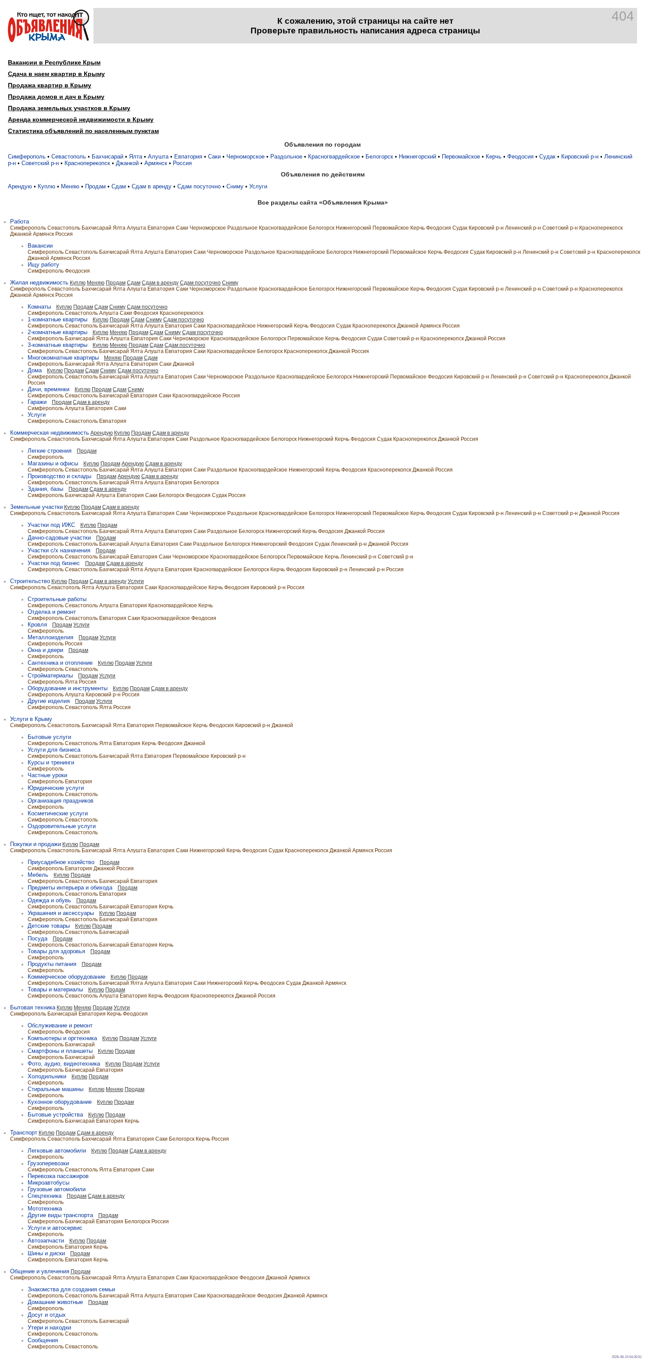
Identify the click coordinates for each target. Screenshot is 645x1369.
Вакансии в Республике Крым (54, 62)
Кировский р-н (579, 156)
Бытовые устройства (55, 1114)
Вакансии (40, 245)
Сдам (118, 186)
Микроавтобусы (48, 1182)
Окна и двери (45, 650)
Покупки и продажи (35, 844)
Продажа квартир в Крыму (49, 85)
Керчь (494, 156)
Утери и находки (49, 1327)
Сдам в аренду (152, 186)
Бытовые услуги (49, 737)
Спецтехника (44, 1195)
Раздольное (286, 156)
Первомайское (461, 156)
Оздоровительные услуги (62, 826)
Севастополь (68, 156)
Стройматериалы (50, 675)
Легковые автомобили (57, 1150)
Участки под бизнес (54, 563)
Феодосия (520, 156)
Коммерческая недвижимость (49, 432)
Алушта (158, 156)
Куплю (46, 186)
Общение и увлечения (39, 1271)
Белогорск (379, 156)
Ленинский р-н (523, 228)
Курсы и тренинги (51, 762)
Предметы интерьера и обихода (70, 887)
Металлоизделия (50, 637)
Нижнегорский (417, 156)
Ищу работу (43, 264)
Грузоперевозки (48, 1163)
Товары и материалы (55, 989)
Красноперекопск (87, 163)
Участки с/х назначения (59, 550)
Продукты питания (52, 964)
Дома (35, 370)
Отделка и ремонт (52, 612)
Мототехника (45, 1208)
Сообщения (43, 1340)
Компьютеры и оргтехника (62, 1038)
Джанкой (127, 163)
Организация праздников (60, 800)
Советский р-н (40, 163)
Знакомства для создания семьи (71, 1289)
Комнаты (39, 306)
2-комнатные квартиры (57, 332)
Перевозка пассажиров (58, 1176)
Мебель (38, 875)
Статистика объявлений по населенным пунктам (83, 130)
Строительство (30, 581)
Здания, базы (45, 489)
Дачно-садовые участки (59, 537)
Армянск (155, 163)
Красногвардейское (334, 156)
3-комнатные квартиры (57, 345)
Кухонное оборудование (60, 1102)
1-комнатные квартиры (57, 319)
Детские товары (49, 925)
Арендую (20, 186)
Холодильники (47, 1076)
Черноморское (245, 156)
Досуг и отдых (47, 1314)
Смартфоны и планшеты (60, 1051)
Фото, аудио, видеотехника (64, 1063)
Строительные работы (57, 599)
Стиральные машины (55, 1089)
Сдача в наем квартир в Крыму (56, 73)
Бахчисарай (107, 156)
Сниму (235, 186)
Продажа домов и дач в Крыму (56, 96)
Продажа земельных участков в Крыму (69, 108)
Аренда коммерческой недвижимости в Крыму (81, 119)
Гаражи (37, 402)
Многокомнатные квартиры (63, 357)
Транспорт (23, 1132)
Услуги (258, 186)
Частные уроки (47, 775)
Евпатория (188, 156)
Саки (214, 156)
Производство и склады (59, 476)
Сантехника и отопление (60, 662)
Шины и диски (46, 1253)
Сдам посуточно (199, 186)
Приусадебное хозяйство (61, 862)
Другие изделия (49, 701)
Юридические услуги (56, 788)
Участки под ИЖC (51, 525)
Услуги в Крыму (31, 719)
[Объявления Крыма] (48, 40)
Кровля (37, 624)
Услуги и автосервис (55, 1228)
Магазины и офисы (53, 463)
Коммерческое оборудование (66, 976)
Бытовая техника (32, 1007)
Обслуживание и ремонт (60, 1025)
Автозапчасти (46, 1240)
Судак (547, 156)
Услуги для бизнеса (54, 749)
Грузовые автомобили (57, 1189)
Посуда (37, 938)
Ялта (135, 156)
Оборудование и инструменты (68, 688)
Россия (182, 163)
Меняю (70, 186)
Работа (19, 221)
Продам (95, 186)
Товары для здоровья (56, 951)
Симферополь (27, 156)
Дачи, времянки (48, 389)
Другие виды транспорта (60, 1215)
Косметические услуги (58, 813)
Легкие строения (50, 450)
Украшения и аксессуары (61, 913)
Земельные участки (36, 507)
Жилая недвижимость (39, 282)
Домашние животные (55, 1302)
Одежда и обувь (49, 900)
